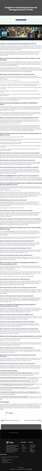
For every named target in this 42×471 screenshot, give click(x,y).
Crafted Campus (29, 469)
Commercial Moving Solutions (21, 19)
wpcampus (19, 21)
